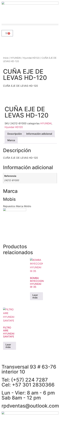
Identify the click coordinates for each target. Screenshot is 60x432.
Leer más (35, 296)
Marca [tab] (11, 140)
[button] (30, 24)
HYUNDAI (16, 57)
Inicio (6, 57)
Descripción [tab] (14, 133)
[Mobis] (14, 210)
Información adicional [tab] (39, 133)
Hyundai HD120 (31, 57)
